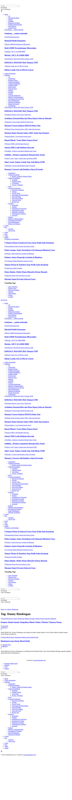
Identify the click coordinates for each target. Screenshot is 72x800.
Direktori (7, 75)
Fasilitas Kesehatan (14, 82)
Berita (6, 14)
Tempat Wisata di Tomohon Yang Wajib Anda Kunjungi (26, 265)
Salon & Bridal (16, 197)
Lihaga (10, 295)
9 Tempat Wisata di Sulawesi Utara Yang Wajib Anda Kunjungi (29, 243)
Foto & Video (16, 193)
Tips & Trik (11, 230)
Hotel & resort (12, 89)
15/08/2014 (4, 646)
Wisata (6, 237)
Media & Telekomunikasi (15, 97)
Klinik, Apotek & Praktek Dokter (22, 176)
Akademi (14, 180)
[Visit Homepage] (16, 4)
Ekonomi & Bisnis (13, 18)
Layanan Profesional (14, 95)
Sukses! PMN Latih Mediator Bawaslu (19, 147)
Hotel (10, 186)
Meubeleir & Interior (18, 212)
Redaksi (6, 665)
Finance (14, 191)
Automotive (11, 78)
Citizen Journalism (9, 73)
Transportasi (11, 105)
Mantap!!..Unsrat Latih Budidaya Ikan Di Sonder (23, 169)
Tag (6, 609)
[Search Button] (19, 6)
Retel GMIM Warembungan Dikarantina (20, 48)
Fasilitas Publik (12, 85)
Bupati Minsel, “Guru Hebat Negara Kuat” (21, 140)
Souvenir (14, 215)
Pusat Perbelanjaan (13, 100)
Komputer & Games (18, 210)
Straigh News (12, 28)
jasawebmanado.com (39, 660)
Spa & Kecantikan (17, 198)
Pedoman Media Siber (11, 663)
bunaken (10, 292)
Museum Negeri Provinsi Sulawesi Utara (20, 279)
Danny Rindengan (12, 609)
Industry (10, 90)
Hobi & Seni (12, 87)
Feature (10, 19)
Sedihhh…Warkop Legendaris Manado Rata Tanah (24, 155)
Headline (11, 21)
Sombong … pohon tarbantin (15, 33)
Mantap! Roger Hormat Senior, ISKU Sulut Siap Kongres (26, 133)
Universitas (15, 183)
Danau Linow (12, 288)
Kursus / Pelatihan (17, 185)
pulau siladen (12, 293)
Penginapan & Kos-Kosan (16, 99)
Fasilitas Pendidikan (14, 83)
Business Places (13, 80)
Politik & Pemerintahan (15, 24)
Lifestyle (10, 229)
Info (5, 227)
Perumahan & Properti (14, 220)
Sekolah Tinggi (16, 181)
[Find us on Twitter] (1, 11)
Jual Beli (10, 92)
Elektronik (15, 205)
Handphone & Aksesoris (19, 208)
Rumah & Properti (13, 104)
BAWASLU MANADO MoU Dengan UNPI (21, 62)
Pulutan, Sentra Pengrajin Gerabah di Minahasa (23, 257)
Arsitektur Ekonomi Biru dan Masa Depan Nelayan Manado (27, 118)
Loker (6, 232)
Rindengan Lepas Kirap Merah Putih (15, 641)
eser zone (5, 626)
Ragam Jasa (15, 202)
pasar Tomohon (12, 286)
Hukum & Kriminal (14, 23)
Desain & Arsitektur (18, 190)
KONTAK (4, 300)
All (9, 16)
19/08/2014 (4, 627)
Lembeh (10, 297)
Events (6, 225)
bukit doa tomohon (13, 290)
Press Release (12, 26)
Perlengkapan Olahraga (19, 214)
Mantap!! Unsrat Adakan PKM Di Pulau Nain (22, 126)
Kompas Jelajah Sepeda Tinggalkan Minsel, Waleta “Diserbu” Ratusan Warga (31, 622)
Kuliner (10, 94)
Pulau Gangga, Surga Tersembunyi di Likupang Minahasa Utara (29, 250)
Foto (5, 234)
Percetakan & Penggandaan (20, 195)
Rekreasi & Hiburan (14, 102)
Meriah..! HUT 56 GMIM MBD (16, 55)
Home (2, 609)
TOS (5, 667)
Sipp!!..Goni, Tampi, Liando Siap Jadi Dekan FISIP (24, 162)
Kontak (6, 668)
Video (6, 236)
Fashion (14, 207)
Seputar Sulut (7, 644)
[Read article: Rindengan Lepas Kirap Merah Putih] (36, 637)
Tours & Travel (16, 200)
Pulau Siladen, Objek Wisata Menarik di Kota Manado (25, 272)
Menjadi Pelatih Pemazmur (15, 41)
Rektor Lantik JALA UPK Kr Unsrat (18, 70)
